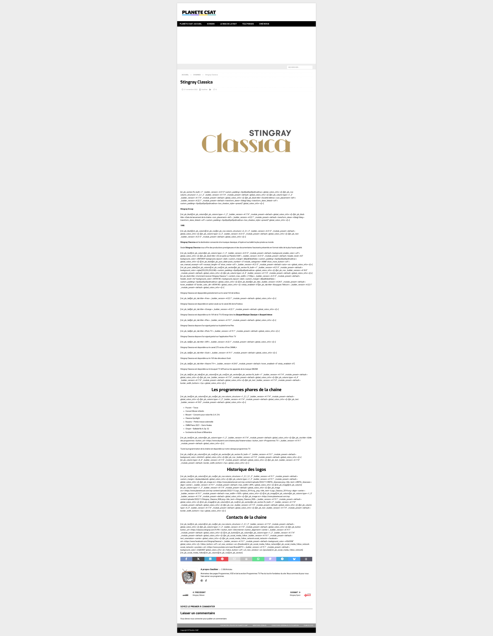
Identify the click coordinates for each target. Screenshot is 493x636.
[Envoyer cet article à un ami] (234, 559)
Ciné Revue (264, 24)
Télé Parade (248, 24)
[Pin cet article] (222, 559)
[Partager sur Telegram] (282, 559)
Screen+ (211, 24)
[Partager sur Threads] (306, 559)
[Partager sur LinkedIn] (210, 559)
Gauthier (204, 89)
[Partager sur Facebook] (186, 559)
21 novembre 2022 (191, 89)
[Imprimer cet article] (246, 559)
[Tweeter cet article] (198, 559)
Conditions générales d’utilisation (285, 625)
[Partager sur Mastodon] (270, 559)
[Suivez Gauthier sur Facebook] (205, 581)
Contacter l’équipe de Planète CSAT (234, 625)
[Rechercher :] (300, 67)
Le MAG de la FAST (228, 24)
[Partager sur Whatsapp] (258, 559)
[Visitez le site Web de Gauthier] (202, 581)
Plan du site (308, 625)
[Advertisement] (246, 46)
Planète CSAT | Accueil (191, 24)
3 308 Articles (226, 569)
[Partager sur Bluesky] (294, 559)
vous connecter (196, 619)
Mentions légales (259, 625)
